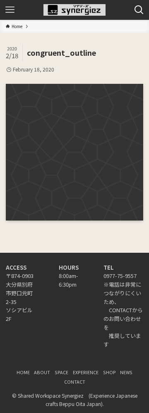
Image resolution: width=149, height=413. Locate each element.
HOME (23, 372)
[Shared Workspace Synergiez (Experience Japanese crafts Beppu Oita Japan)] (74, 10)
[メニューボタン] (10, 10)
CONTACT (74, 381)
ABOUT (42, 372)
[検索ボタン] (139, 10)
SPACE (61, 372)
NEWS (126, 372)
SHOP (109, 372)
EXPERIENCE (86, 372)
